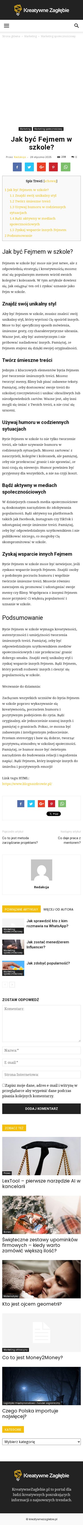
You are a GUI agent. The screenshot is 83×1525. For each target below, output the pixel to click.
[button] (77, 26)
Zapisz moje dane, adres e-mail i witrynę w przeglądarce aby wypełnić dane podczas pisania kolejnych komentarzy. (39, 1090)
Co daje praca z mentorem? (69, 840)
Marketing (25, 128)
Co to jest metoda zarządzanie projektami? (20, 840)
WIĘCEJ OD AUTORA (58, 909)
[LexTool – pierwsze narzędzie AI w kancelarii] (41, 1156)
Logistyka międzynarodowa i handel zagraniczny (32, 1403)
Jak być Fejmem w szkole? (27, 190)
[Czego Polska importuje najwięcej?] (41, 1386)
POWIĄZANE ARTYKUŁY (21, 909)
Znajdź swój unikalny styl (33, 196)
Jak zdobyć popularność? (48, 963)
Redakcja (20, 157)
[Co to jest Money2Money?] (41, 1332)
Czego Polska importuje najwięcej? (30, 1414)
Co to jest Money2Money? (32, 1357)
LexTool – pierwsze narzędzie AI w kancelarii (41, 1184)
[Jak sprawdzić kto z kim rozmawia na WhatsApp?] (13, 926)
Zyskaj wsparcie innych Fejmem (38, 230)
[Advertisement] (41, 82)
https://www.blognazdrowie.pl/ (27, 784)
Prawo (7, 1173)
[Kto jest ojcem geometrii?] (41, 1279)
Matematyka (11, 1296)
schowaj (50, 181)
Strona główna (11, 36)
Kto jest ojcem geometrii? (32, 1304)
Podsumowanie (18, 236)
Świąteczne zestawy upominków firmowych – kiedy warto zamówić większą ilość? (40, 1245)
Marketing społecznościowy (48, 128)
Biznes (7, 1232)
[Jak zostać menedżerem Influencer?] (13, 947)
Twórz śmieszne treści (30, 201)
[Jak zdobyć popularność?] (13, 968)
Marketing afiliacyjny (16, 1349)
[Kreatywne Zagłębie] (41, 10)
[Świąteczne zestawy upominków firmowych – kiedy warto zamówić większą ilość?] (41, 1215)
